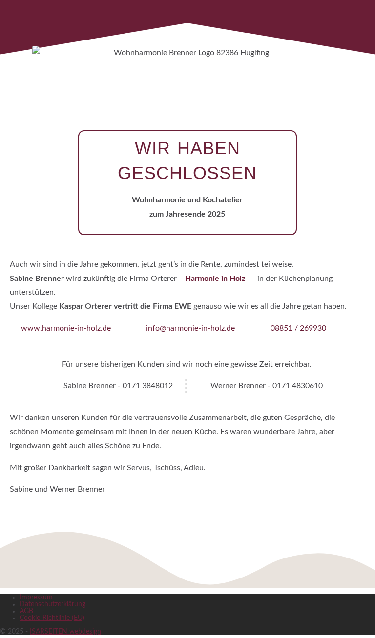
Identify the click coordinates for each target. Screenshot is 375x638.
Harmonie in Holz (215, 278)
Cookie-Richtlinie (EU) (52, 618)
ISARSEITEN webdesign (65, 631)
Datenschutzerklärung (52, 604)
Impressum (36, 597)
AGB (26, 611)
